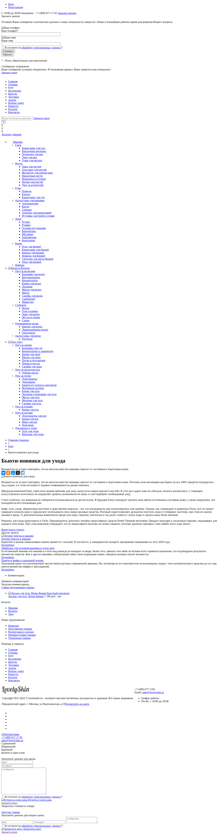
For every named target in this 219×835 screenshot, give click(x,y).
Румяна (26, 225)
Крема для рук (30, 409)
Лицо (18, 218)
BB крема (27, 234)
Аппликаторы (30, 203)
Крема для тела (31, 391)
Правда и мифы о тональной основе (22, 560)
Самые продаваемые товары (17, 587)
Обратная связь (10, 734)
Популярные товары (20, 628)
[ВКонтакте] (3, 473)
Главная (12, 81)
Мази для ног (29, 421)
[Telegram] (23, 473)
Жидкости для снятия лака (37, 172)
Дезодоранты (29, 378)
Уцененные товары (19, 638)
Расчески (27, 338)
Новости (13, 106)
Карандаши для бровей (35, 249)
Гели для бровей (31, 246)
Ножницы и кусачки (34, 178)
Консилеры (28, 240)
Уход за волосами (25, 271)
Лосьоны (27, 286)
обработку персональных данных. (41, 47)
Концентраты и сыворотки (37, 351)
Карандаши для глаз (33, 148)
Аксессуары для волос (28, 335)
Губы (18, 188)
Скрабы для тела (31, 403)
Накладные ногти (32, 175)
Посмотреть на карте (77, 704)
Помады (26, 191)
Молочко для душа (33, 434)
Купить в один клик (40, 799)
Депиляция (28, 381)
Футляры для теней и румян (38, 215)
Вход (11, 4)
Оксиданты (28, 332)
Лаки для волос (31, 314)
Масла (25, 292)
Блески (26, 194)
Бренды (12, 93)
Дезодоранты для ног (34, 415)
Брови (18, 243)
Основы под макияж (34, 228)
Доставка (13, 96)
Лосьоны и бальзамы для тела (39, 394)
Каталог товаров (11, 134)
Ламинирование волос (35, 329)
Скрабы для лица (32, 366)
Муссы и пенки (31, 317)
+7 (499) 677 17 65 (11, 737)
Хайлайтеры (29, 237)
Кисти (25, 206)
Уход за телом (23, 375)
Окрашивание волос (27, 323)
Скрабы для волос (32, 295)
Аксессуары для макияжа (29, 200)
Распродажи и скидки (21, 631)
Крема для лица (31, 354)
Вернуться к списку (12, 529)
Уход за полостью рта (27, 369)
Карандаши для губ (33, 197)
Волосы (12, 611)
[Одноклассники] (8, 473)
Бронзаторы (29, 231)
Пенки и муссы (31, 363)
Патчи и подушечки (33, 360)
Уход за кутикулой (32, 185)
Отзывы (13, 84)
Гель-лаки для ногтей (34, 169)
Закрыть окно (9, 72)
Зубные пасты (30, 372)
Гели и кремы (30, 311)
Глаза (18, 145)
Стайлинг (21, 305)
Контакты (14, 112)
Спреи (25, 320)
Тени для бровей (31, 261)
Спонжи (27, 209)
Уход (11, 614)
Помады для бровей (33, 255)
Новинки (13, 625)
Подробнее (7, 545)
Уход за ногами (24, 412)
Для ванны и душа (26, 428)
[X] (18, 473)
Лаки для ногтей (31, 166)
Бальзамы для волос (33, 274)
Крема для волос (31, 283)
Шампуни (28, 301)
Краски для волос (32, 326)
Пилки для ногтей (32, 182)
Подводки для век (32, 154)
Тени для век (29, 157)
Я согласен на (34, 47)
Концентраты (30, 280)
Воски (25, 308)
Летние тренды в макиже (16, 538)
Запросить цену (31, 828)
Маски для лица (31, 357)
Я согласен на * (34, 796)
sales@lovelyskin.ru (153, 692)
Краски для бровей (33, 252)
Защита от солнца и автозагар (39, 385)
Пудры (26, 222)
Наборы (19, 265)
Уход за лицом (23, 345)
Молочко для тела (32, 400)
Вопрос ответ (16, 103)
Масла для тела (31, 397)
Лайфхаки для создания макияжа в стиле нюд (27, 548)
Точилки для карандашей (36, 212)
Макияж (13, 607)
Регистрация (15, 7)
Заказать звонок (67, 13)
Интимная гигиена (33, 388)
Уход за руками (24, 406)
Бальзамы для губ (32, 348)
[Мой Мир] (13, 473)
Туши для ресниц (32, 160)
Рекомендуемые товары (22, 634)
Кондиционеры (31, 277)
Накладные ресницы (34, 151)
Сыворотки (28, 298)
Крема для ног (30, 418)
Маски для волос (32, 289)
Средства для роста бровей (37, 258)
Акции (12, 99)
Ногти (18, 163)
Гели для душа (30, 431)
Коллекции (14, 90)
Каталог (13, 109)
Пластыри (28, 425)
